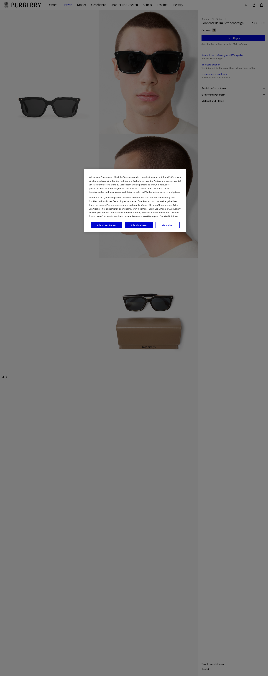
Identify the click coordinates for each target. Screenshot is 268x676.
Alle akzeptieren (106, 225)
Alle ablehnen (139, 225)
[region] (135, 200)
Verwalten (167, 225)
